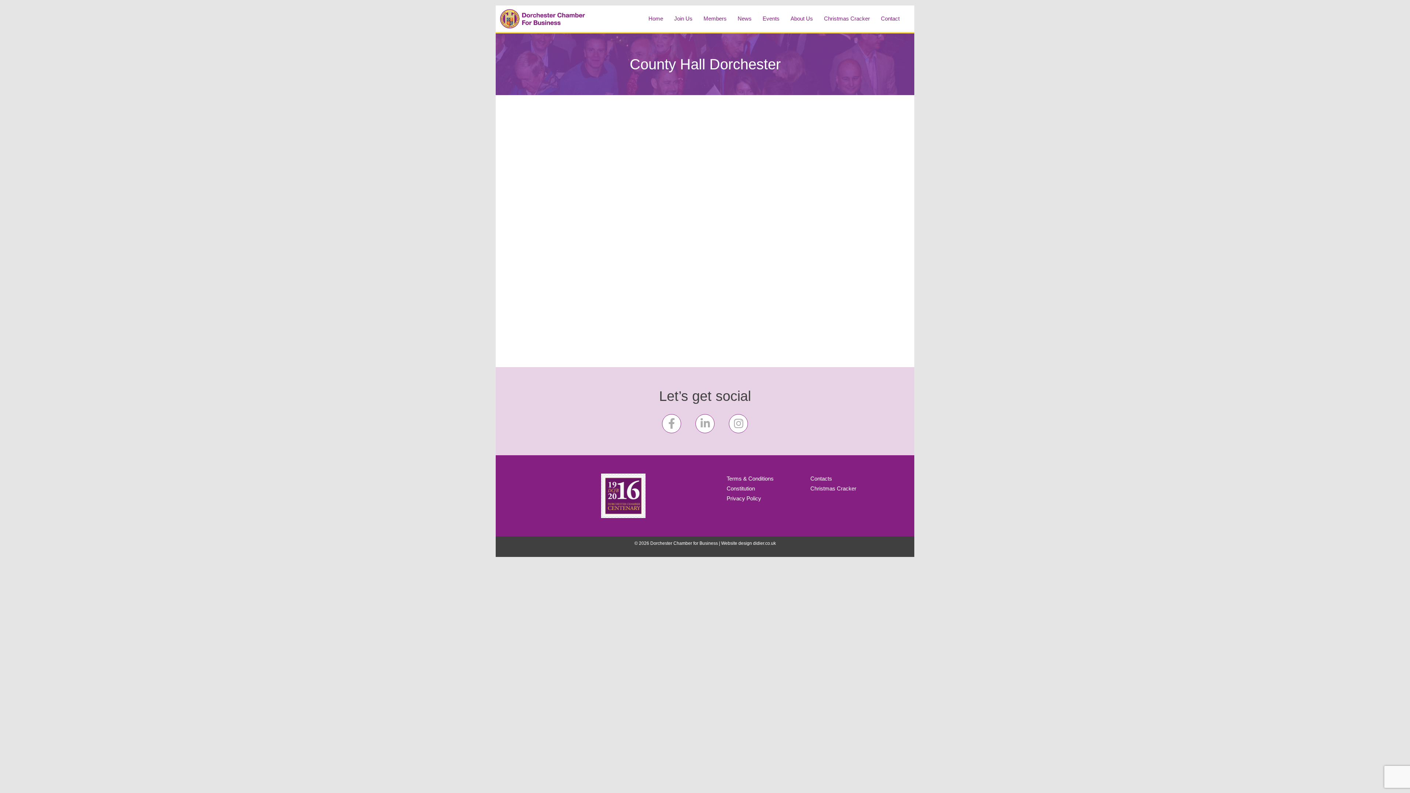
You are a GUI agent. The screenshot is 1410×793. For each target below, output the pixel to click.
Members (715, 18)
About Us (802, 18)
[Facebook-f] (671, 423)
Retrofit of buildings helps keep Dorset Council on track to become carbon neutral (569, 149)
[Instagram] (738, 423)
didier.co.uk (764, 543)
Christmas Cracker (847, 18)
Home (655, 18)
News (745, 18)
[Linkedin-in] (705, 423)
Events (771, 18)
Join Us (683, 18)
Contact (890, 18)
